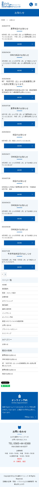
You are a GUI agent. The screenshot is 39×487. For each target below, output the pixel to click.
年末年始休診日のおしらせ (19, 254)
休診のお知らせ (19, 135)
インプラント (6, 313)
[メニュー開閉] (36, 4)
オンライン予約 (7, 317)
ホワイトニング (7, 301)
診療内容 (5, 297)
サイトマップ (6, 333)
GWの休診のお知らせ (19, 55)
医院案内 (5, 289)
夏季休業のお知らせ (19, 108)
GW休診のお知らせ (19, 157)
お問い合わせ (6, 325)
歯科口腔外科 (6, 309)
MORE (19, 44)
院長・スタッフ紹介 (9, 293)
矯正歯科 (5, 305)
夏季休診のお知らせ (19, 28)
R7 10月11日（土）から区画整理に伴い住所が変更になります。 (19, 364)
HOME (3, 20)
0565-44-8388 (22, 443)
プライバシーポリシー (9, 329)
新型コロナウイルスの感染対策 (12, 321)
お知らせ (5, 344)
